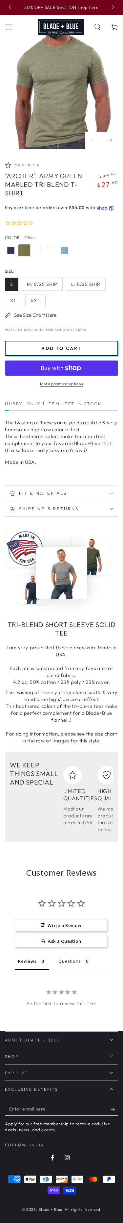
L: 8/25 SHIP (85, 284)
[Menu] (8, 27)
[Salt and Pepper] (38, 250)
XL (13, 301)
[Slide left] (10, 7)
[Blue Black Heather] (11, 250)
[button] (97, 27)
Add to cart (61, 348)
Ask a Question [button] (64, 941)
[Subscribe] (114, 1109)
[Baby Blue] (65, 250)
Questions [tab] (69, 961)
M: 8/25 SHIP (42, 284)
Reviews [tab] (27, 961)
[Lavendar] (51, 250)
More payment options (61, 383)
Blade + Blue (50, 1209)
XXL (35, 301)
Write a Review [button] (64, 925)
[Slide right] (112, 7)
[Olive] (24, 250)
